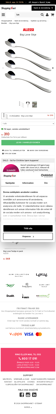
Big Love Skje (14, 23)
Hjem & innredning (21, 21)
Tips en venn (10, 154)
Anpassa (26, 236)
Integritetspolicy (45, 382)
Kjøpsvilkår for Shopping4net (20, 385)
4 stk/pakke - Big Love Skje (31, 115)
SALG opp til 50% (15, 2)
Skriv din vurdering (38, 151)
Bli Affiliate (19, 382)
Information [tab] (28, 183)
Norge (27, 407)
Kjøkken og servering (38, 21)
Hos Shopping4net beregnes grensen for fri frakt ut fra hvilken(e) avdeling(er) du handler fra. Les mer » (28, 311)
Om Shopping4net (44, 385)
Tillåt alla (28, 228)
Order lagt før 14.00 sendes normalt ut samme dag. (28, 319)
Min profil (7, 379)
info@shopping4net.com (28, 368)
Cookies (31, 382)
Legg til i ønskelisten (14, 151)
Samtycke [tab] (10, 183)
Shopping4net (6, 21)
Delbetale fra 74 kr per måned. (14, 137)
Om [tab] (46, 183)
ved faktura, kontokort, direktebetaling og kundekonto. (28, 326)
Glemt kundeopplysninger (43, 379)
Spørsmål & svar (21, 379)
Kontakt (8, 382)
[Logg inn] (47, 14)
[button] (52, 14)
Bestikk (4, 23)
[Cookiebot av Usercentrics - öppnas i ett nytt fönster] (41, 176)
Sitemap (38, 404)
